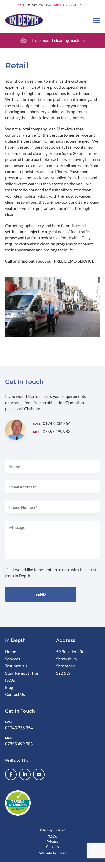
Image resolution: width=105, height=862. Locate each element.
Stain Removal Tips (22, 673)
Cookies (52, 846)
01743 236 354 (39, 5)
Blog (9, 687)
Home (10, 651)
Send (41, 594)
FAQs (10, 680)
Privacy (52, 841)
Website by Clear (52, 853)
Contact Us (15, 694)
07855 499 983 (75, 5)
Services (12, 659)
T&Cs (52, 836)
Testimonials (16, 666)
